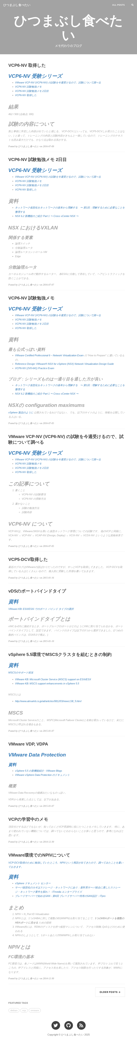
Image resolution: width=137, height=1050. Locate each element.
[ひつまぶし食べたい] (81, 1025)
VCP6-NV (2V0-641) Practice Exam (34, 368)
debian (14, 1010)
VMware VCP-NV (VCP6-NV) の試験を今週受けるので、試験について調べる (58, 82)
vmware (35, 1010)
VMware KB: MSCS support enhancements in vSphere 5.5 (47, 683)
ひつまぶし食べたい (16, 5)
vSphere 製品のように (20, 412)
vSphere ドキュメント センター (33, 883)
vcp (24, 1010)
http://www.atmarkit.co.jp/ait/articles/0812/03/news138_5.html (48, 701)
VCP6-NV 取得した (26, 95)
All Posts (118, 5)
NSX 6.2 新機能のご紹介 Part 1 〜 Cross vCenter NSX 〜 (47, 216)
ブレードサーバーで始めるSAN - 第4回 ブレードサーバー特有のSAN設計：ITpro (60, 896)
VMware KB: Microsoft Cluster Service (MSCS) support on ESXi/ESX (53, 679)
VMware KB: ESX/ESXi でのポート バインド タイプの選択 (41, 608)
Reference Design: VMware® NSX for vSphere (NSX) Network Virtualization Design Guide (64, 363)
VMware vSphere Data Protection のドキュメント (42, 774)
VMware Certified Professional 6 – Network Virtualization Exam (49, 355)
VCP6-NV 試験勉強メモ (28, 86)
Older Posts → (110, 992)
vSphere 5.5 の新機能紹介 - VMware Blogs (38, 770)
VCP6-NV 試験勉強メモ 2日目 (32, 91)
